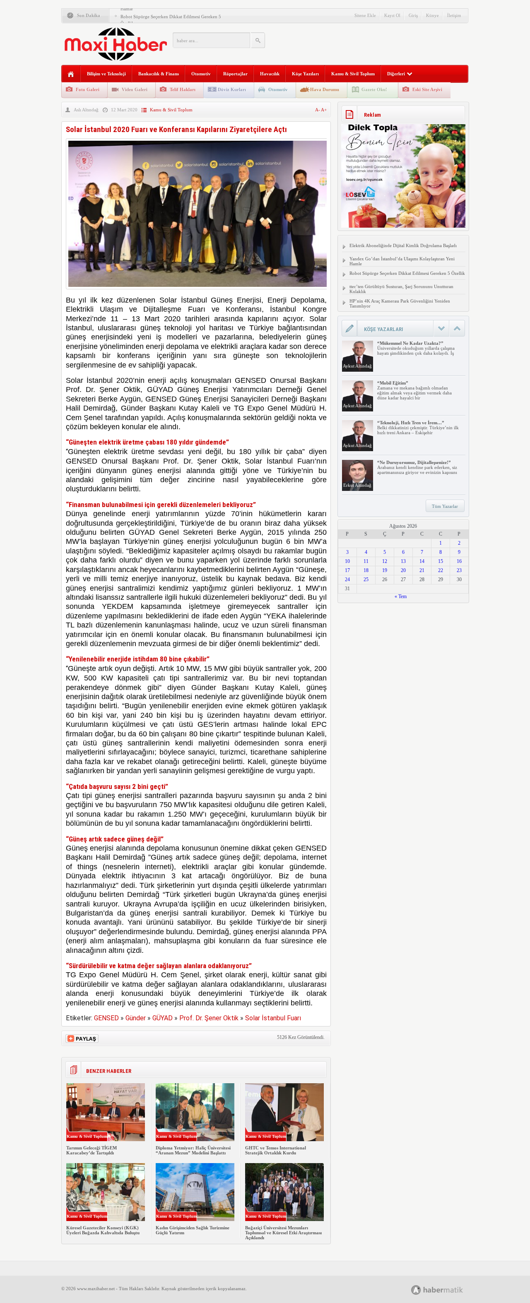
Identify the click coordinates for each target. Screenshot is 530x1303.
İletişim (454, 15)
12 (384, 561)
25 (366, 579)
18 (366, 570)
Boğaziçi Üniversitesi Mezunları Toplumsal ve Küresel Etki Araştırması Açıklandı (283, 1232)
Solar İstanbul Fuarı (273, 1018)
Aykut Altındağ (357, 365)
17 (347, 570)
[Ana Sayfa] (71, 74)
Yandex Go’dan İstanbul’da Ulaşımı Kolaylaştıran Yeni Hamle (402, 261)
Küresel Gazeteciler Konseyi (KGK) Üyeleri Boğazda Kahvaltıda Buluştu (103, 1230)
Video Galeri (134, 89)
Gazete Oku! (374, 89)
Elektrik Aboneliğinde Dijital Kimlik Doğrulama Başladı (403, 245)
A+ (324, 109)
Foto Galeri (87, 89)
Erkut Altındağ (357, 485)
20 (403, 570)
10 (347, 561)
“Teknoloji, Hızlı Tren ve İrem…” (410, 422)
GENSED (106, 1018)
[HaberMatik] (446, 1289)
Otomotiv (201, 73)
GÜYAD (162, 1018)
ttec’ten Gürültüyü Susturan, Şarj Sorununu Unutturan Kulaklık (401, 289)
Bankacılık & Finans (158, 73)
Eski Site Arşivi (427, 89)
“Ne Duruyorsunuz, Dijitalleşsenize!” (414, 462)
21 (421, 570)
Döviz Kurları (232, 89)
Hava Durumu (324, 89)
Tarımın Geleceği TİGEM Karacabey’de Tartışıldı (91, 1150)
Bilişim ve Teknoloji (106, 73)
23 (459, 570)
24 (347, 579)
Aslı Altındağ (86, 109)
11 (366, 561)
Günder (135, 1018)
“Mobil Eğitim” (392, 382)
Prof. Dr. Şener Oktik (208, 1018)
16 (459, 561)
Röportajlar (235, 73)
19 (384, 570)
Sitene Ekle (365, 15)
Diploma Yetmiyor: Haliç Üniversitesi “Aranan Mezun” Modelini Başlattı (193, 1150)
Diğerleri (396, 73)
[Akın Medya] (416, 1290)
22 (440, 570)
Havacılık (269, 73)
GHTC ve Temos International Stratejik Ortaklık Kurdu (275, 1150)
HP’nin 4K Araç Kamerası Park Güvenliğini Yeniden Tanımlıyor (399, 303)
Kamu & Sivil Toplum (353, 73)
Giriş (413, 15)
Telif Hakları (182, 89)
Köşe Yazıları (305, 73)
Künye (432, 15)
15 (440, 561)
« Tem (401, 596)
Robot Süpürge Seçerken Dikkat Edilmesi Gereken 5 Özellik (407, 273)
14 (421, 561)
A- (318, 109)
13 (403, 561)
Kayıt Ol (392, 15)
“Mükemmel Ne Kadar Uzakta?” (410, 343)
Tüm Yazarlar (445, 506)
